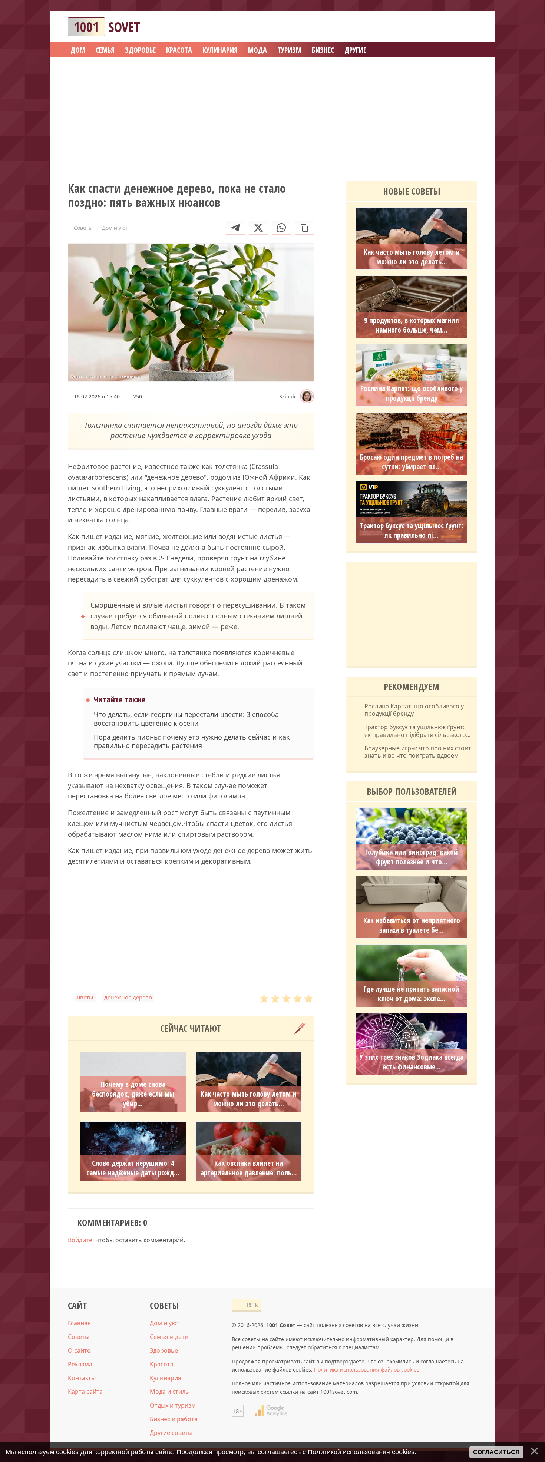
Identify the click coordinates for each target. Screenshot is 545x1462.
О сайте (79, 1350)
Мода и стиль (169, 1391)
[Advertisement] (272, 117)
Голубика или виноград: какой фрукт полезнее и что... (411, 857)
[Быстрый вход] (466, 27)
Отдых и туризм (173, 1405)
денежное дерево (128, 997)
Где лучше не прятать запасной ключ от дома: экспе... (411, 993)
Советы (78, 1337)
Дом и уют (164, 1323)
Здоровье (164, 1350)
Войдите (80, 1240)
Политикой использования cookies (361, 1452)
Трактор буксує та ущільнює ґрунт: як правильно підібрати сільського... (417, 731)
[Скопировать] (304, 228)
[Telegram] (235, 228)
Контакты (82, 1378)
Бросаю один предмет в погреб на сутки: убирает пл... (411, 462)
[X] (258, 228)
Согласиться (496, 1452)
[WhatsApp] (281, 228)
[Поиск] (444, 27)
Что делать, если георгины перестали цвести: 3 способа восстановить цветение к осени (186, 718)
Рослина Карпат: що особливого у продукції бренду (411, 393)
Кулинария (165, 1378)
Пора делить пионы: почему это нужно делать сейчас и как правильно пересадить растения (192, 741)
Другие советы (171, 1433)
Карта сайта (85, 1391)
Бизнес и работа (174, 1419)
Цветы (85, 997)
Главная (79, 1323)
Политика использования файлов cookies (366, 1369)
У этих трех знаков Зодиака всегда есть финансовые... (411, 1062)
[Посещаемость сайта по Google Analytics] (271, 1410)
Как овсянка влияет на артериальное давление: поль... (249, 1168)
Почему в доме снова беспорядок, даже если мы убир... (133, 1093)
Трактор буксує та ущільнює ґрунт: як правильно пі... (411, 530)
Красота (162, 1364)
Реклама (80, 1364)
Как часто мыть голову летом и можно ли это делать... (249, 1098)
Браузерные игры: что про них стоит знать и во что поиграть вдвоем (417, 752)
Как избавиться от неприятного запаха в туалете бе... (411, 925)
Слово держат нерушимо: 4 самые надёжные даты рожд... (132, 1168)
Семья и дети (169, 1337)
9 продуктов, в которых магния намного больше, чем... (411, 325)
